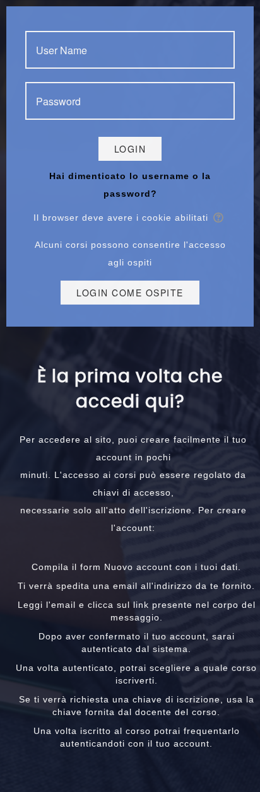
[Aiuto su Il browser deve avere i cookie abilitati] (219, 218)
